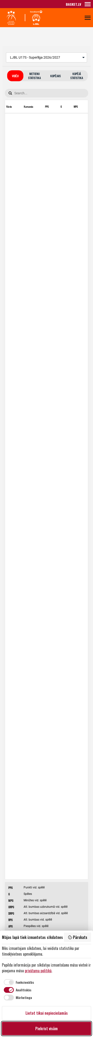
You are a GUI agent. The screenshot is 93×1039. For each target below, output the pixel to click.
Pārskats (80, 937)
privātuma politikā (38, 970)
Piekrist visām (46, 1028)
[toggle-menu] (88, 4)
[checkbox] (18, 982)
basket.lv (73, 4)
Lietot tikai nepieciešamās (47, 1013)
